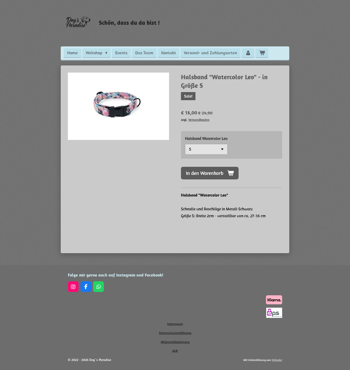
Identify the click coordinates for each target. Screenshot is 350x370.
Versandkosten (199, 120)
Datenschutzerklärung (175, 333)
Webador (277, 360)
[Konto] (248, 52)
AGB (175, 351)
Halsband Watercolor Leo (206, 138)
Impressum (175, 324)
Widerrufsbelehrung (175, 342)
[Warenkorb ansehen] (261, 52)
